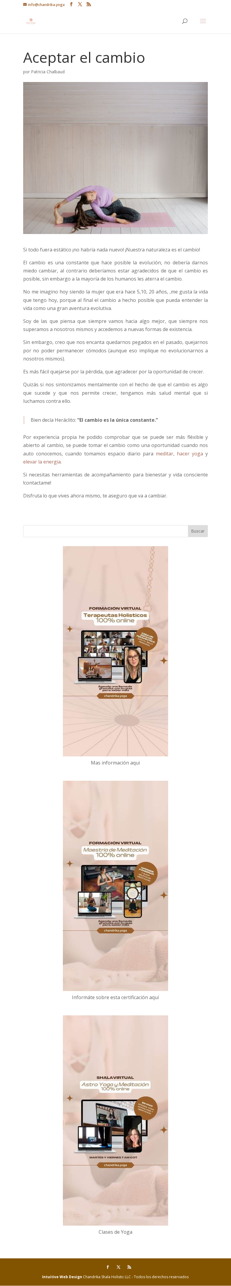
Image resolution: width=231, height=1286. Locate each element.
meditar (164, 453)
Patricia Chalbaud (48, 71)
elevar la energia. (42, 461)
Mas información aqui (115, 762)
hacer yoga (190, 453)
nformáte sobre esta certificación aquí (116, 997)
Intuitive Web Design (62, 1276)
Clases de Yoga (115, 1232)
